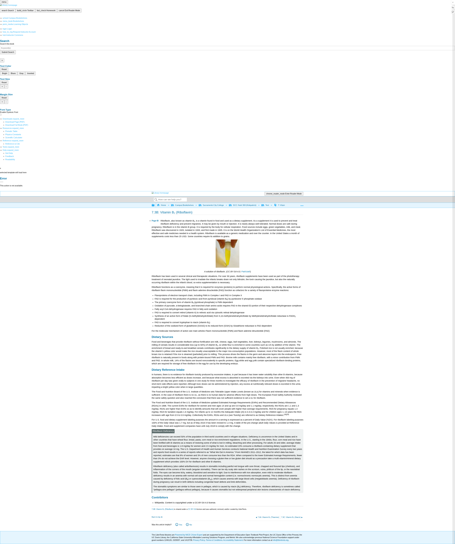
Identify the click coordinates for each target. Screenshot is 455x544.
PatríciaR (245, 271)
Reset (4, 69)
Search (156, 200)
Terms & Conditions (214, 540)
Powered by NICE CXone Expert (189, 535)
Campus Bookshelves (184, 205)
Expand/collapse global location (301, 204)
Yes (180, 525)
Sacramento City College (213, 205)
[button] (9, 156)
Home (163, 205)
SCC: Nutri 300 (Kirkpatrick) (244, 205)
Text (267, 205)
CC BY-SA (192, 509)
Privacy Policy (199, 540)
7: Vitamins (283, 205)
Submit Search (8, 52)
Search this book (7, 44)
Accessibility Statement (233, 540)
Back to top (156, 517)
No (190, 525)
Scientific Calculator (13, 138)
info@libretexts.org (280, 540)
